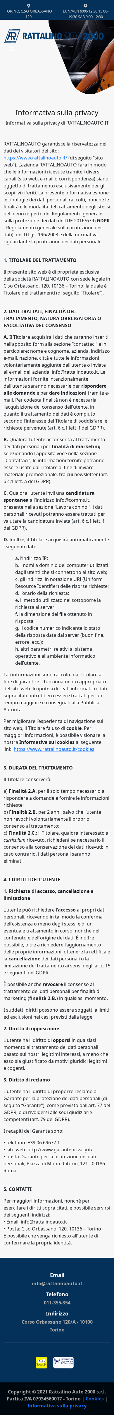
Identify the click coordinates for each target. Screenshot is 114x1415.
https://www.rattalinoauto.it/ (35, 158)
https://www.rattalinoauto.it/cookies (54, 749)
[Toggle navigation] (12, 50)
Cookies (95, 1399)
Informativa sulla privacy (57, 1405)
